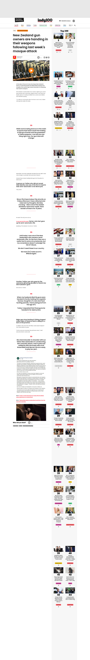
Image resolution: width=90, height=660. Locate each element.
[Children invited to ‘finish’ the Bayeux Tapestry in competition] (70, 650)
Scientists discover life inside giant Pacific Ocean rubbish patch (58, 280)
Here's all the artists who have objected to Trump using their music (58, 182)
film (58, 444)
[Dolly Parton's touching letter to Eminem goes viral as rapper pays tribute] (70, 173)
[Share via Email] (48, 57)
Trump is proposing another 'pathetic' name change (58, 419)
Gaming (29, 25)
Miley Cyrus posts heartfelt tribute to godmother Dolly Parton (70, 203)
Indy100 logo (45, 20)
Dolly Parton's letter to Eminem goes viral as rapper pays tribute (70, 183)
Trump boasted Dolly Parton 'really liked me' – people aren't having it (70, 440)
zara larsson (58, 524)
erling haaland (58, 643)
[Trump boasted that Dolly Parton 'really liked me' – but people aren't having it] (70, 431)
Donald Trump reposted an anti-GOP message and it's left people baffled (58, 162)
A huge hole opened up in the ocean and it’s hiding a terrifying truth (70, 638)
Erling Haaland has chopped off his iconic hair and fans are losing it (58, 637)
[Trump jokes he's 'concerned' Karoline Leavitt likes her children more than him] (58, 94)
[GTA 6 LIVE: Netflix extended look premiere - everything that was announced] (70, 36)
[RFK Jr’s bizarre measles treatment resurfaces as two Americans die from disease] (70, 152)
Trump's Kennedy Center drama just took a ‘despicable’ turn (58, 203)
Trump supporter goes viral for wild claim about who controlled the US (70, 280)
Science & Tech (43, 25)
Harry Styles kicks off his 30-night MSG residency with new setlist (58, 578)
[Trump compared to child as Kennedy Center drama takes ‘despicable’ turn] (58, 194)
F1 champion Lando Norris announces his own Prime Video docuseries (70, 82)
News (22, 25)
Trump (35, 25)
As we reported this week (22, 221)
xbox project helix (58, 365)
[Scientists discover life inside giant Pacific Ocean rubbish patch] (58, 271)
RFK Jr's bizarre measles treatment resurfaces (70, 160)
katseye (58, 86)
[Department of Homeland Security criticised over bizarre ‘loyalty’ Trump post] (70, 351)
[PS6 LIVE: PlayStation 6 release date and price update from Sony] (70, 94)
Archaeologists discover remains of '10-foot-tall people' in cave (70, 497)
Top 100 (16, 25)
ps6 (70, 107)
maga (70, 284)
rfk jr (70, 482)
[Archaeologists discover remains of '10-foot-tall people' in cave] (70, 489)
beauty (70, 583)
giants (70, 503)
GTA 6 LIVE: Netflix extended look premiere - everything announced (70, 45)
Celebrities (57, 25)
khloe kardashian (58, 503)
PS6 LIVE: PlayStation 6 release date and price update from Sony (70, 103)
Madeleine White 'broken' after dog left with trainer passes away (58, 123)
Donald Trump (58, 186)
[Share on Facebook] (44, 57)
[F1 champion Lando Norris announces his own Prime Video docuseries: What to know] (70, 74)
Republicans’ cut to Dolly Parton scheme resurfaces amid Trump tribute (70, 318)
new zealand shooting (22, 30)
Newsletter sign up (65, 20)
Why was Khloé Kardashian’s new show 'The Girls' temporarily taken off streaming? (58, 498)
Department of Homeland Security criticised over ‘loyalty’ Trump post (70, 361)
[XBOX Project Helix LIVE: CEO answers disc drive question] (58, 351)
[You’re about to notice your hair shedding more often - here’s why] (70, 570)
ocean (58, 284)
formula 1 (70, 86)
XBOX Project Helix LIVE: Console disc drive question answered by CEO (58, 360)
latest (20, 425)
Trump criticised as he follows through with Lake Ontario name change (70, 338)
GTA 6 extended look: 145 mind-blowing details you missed (58, 317)
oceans (70, 643)
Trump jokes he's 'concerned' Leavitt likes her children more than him (58, 102)
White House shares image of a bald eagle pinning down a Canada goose (58, 45)
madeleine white (58, 128)
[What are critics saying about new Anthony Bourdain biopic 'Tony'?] (58, 431)
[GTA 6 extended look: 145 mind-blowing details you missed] (58, 309)
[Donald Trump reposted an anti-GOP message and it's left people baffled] (58, 152)
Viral (51, 25)
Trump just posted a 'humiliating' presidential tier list (58, 259)
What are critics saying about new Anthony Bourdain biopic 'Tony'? (58, 440)
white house (58, 50)
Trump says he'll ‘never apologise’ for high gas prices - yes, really (70, 419)
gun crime (15, 425)
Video (64, 25)
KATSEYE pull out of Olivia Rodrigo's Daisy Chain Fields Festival (58, 82)
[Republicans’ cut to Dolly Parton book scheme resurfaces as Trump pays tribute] (70, 309)
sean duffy (58, 604)
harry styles (58, 583)
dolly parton (70, 186)
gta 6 (70, 50)
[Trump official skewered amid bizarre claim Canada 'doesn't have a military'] (58, 590)
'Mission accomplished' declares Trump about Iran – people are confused (70, 124)
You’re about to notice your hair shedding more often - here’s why (70, 578)
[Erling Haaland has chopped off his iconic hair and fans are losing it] (58, 629)
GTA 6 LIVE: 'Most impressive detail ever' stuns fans (70, 239)
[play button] (31, 70)
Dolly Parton (70, 323)
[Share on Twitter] (46, 57)
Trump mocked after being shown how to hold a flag (70, 598)
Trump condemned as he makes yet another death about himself (58, 239)
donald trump (58, 107)
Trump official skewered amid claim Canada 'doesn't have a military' (58, 599)
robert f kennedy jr (70, 166)
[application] (31, 412)
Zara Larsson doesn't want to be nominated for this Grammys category (58, 519)
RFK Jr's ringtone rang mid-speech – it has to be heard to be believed (70, 477)
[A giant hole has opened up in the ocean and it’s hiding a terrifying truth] (70, 629)
